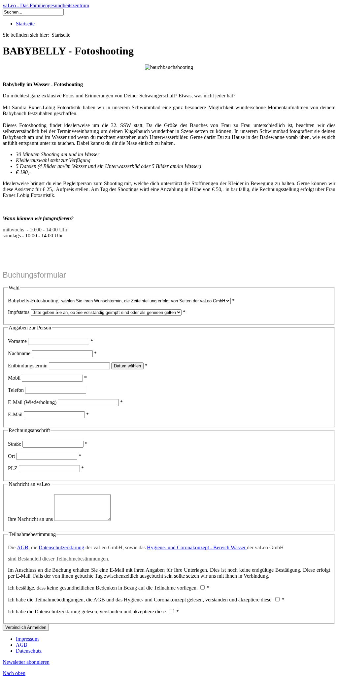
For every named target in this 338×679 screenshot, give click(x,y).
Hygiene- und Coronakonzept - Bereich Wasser (197, 547)
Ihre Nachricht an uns (30, 519)
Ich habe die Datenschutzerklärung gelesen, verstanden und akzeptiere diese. (87, 611)
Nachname (19, 353)
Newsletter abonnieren (26, 662)
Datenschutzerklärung (61, 547)
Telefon (16, 390)
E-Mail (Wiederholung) (32, 402)
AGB (22, 547)
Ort (11, 456)
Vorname (17, 341)
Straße (14, 444)
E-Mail (15, 414)
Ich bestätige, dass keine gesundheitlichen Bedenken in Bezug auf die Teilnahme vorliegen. (103, 588)
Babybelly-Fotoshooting (33, 300)
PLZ (12, 468)
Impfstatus (18, 312)
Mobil (14, 378)
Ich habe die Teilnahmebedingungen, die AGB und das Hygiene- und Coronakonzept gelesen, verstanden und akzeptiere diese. (140, 599)
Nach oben (14, 673)
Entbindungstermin (28, 365)
